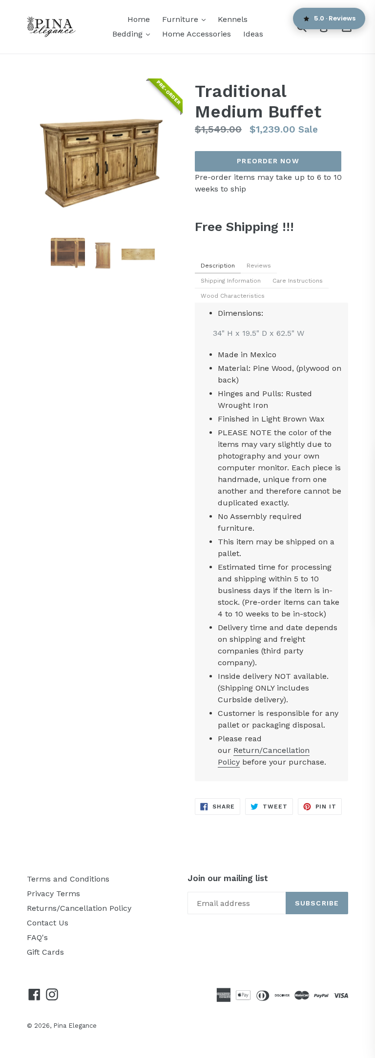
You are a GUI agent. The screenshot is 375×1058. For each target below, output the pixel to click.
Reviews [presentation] (259, 265)
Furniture (186, 19)
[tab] (218, 266)
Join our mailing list (228, 878)
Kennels (233, 19)
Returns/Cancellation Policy (79, 908)
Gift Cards (45, 952)
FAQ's (37, 937)
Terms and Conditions (68, 879)
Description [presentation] (218, 265)
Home (138, 19)
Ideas (253, 33)
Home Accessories (196, 33)
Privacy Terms (53, 893)
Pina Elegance (75, 1025)
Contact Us (47, 922)
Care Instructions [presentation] (297, 280)
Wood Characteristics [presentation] (233, 295)
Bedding (133, 33)
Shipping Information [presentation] (231, 280)
